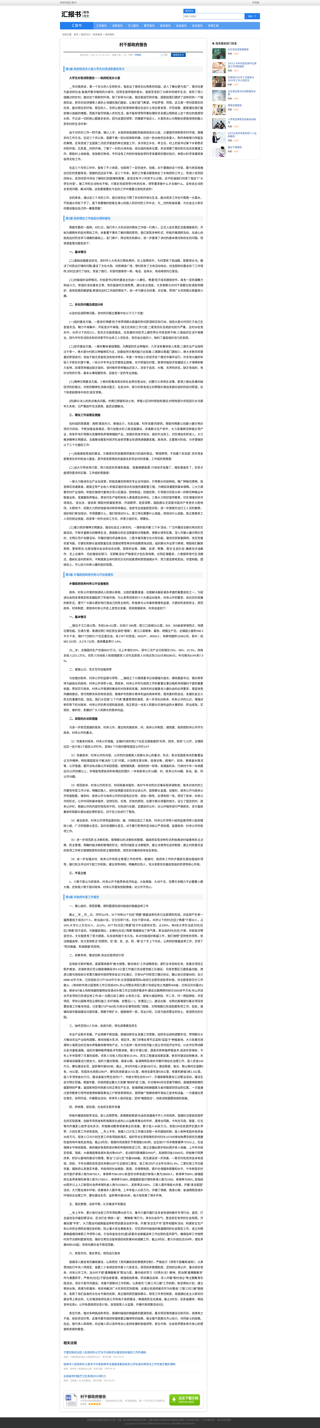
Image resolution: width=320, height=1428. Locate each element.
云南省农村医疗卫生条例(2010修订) (85, 1376)
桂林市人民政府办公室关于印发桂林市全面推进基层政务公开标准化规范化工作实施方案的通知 (120, 1364)
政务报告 (97, 34)
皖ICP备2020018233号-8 (183, 1424)
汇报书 (77, 25)
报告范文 (85, 34)
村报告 (138, 55)
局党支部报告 (235, 105)
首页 (76, 34)
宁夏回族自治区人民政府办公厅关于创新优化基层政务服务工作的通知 (105, 1352)
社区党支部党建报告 (238, 49)
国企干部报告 (235, 147)
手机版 (255, 2)
